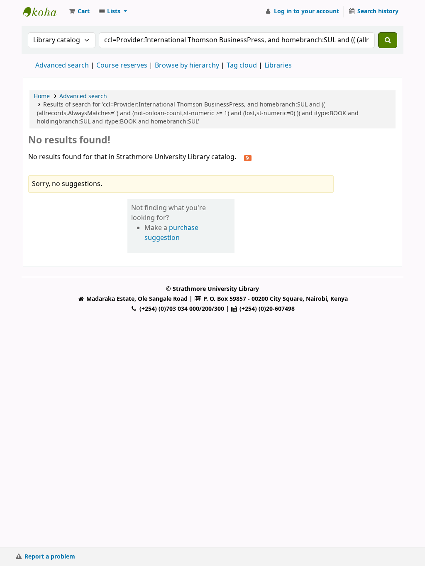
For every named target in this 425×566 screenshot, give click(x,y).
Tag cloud (242, 65)
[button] (79, 11)
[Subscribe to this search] (248, 157)
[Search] (387, 40)
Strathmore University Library (44, 11)
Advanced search (62, 65)
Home (42, 96)
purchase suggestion (171, 233)
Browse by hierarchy (187, 65)
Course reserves (121, 65)
